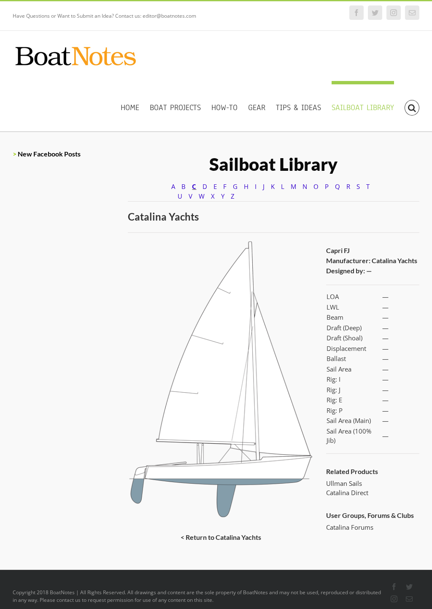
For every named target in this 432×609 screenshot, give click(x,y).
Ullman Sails (344, 483)
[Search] (412, 106)
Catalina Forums (349, 527)
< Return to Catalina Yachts (221, 537)
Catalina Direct (347, 492)
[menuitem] (135, 106)
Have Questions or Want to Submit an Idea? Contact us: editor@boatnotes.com (104, 15)
